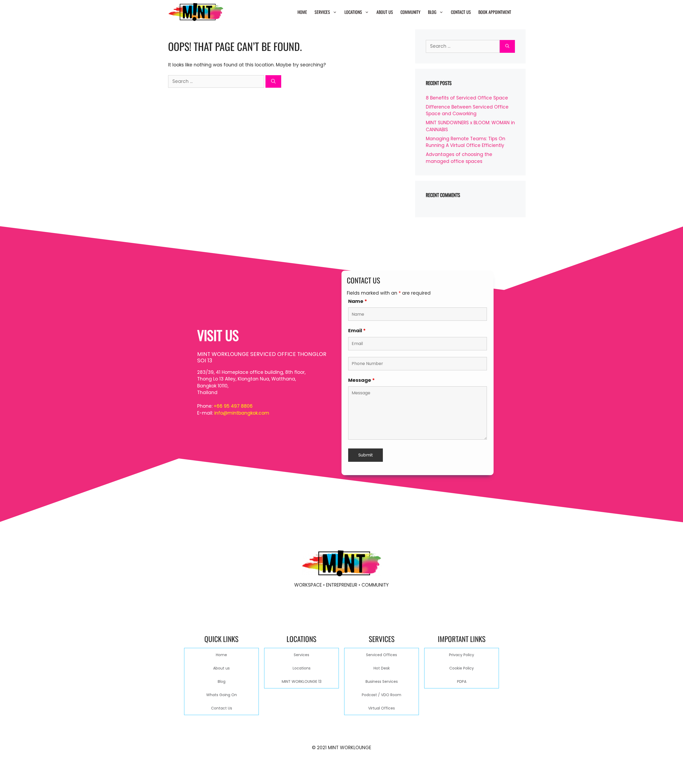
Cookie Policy (461, 668)
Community (410, 12)
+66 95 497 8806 (233, 406)
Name (357, 301)
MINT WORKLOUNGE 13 (301, 681)
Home (302, 12)
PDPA (461, 681)
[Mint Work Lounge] (196, 12)
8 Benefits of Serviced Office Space (467, 98)
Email (357, 330)
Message (361, 380)
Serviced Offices (381, 654)
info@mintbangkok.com (241, 413)
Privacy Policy (461, 654)
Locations (353, 12)
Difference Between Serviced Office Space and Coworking (467, 110)
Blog (432, 12)
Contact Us (461, 12)
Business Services (382, 681)
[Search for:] (216, 81)
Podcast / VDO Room (381, 694)
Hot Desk (382, 668)
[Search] (273, 81)
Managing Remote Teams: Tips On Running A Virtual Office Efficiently (465, 142)
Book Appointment (494, 12)
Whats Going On (221, 694)
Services (322, 12)
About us (384, 12)
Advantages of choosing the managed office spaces (459, 158)
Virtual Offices (381, 708)
